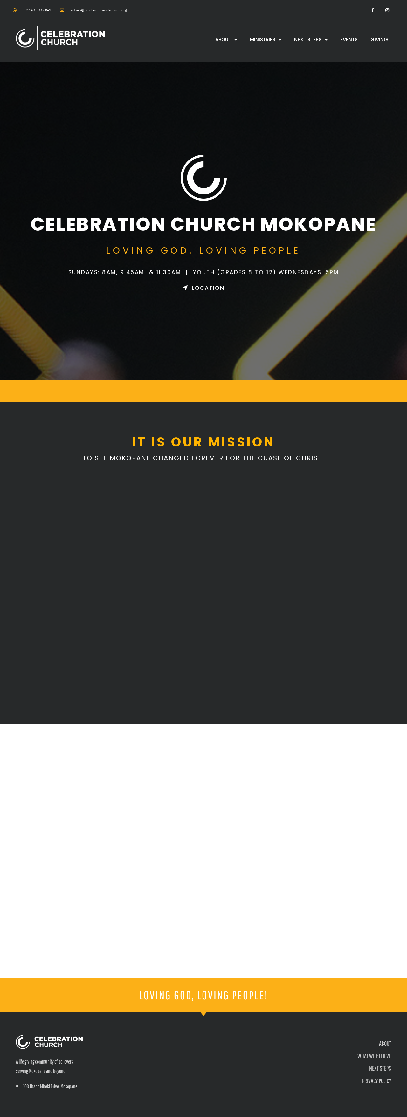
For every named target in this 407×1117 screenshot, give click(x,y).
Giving (379, 39)
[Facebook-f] (373, 10)
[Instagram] (387, 10)
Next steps (307, 39)
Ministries (262, 39)
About (223, 39)
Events (349, 39)
